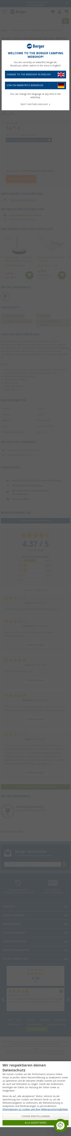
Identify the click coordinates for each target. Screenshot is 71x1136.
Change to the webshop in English (29, 74)
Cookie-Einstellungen (35, 1116)
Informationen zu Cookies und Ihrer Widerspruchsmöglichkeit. (35, 1109)
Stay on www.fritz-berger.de (25, 85)
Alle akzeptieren (35, 1122)
